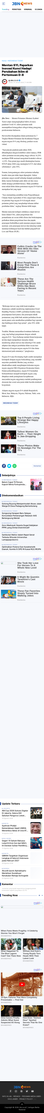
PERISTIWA (16, 9)
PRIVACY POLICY (26, 1099)
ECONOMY (39, 9)
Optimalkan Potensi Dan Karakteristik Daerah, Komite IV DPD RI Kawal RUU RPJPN (21, 548)
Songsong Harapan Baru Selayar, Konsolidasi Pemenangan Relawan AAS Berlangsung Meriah (19, 515)
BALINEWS (7, 838)
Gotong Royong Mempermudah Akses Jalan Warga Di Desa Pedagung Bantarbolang (21, 504)
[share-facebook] (4, 466)
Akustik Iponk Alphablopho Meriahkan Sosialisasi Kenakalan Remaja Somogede (15, 873)
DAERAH (6, 868)
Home (4, 61)
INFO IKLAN (7, 1096)
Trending (5, 9)
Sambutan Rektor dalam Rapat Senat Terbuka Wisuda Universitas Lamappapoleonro (18, 537)
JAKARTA (6, 808)
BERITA (6, 823)
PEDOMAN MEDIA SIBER (31, 1096)
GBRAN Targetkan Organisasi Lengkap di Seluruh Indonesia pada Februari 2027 (15, 858)
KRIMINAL (28, 9)
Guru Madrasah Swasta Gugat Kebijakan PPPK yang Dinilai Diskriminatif (20, 526)
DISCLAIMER (13, 1099)
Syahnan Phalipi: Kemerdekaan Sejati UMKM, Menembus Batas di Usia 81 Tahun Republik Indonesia (14, 828)
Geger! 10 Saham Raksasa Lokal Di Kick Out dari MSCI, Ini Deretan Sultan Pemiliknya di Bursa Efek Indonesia (15, 843)
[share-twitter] (9, 466)
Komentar (37, 466)
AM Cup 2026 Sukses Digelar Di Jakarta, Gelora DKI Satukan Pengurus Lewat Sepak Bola (15, 813)
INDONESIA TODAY (10, 403)
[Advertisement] (22, 34)
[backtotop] (22, 1104)
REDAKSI (16, 1096)
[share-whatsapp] (14, 466)
